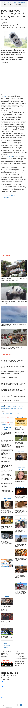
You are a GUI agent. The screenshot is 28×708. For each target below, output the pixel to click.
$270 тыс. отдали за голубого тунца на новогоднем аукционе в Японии (20, 576)
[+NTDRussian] (1, 588)
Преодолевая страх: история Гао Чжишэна (20, 461)
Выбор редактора (21, 417)
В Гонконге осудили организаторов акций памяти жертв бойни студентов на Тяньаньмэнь (6, 434)
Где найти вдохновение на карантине (10, 400)
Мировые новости (7, 2)
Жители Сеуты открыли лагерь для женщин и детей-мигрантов (6, 485)
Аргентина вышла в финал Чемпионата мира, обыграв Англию (7, 638)
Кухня (21, 565)
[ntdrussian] (1, 590)
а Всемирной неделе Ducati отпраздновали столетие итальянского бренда (20, 593)
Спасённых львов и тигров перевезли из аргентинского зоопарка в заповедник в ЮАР (7, 459)
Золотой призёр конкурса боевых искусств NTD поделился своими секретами (19, 445)
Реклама (5, 647)
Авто (21, 582)
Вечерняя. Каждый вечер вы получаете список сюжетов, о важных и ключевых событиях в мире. (14, 683)
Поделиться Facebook (10, 194)
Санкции (11, 419)
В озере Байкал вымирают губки (10, 413)
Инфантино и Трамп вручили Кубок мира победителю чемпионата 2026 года (7, 623)
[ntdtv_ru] (1, 592)
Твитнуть (6, 197)
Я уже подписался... (6, 707)
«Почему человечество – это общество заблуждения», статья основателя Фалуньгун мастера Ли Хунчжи (21, 430)
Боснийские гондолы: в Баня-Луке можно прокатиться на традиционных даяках (6, 541)
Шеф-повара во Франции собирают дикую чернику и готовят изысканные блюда (21, 558)
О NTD (5, 643)
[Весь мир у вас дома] (1, 584)
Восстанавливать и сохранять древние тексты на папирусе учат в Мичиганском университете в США (7, 492)
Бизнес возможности (19, 2)
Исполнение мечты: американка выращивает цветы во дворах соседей (7, 465)
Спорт (7, 597)
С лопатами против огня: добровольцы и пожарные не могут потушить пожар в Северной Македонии (7, 473)
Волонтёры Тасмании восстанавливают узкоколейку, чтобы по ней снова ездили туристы (12, 408)
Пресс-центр (6, 645)
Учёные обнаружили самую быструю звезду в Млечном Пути (7, 440)
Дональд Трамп (5, 419)
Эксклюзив (21, 452)
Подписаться (21, 705)
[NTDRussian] (1, 581)
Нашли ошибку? (7, 649)
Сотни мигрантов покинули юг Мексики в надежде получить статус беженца (6, 446)
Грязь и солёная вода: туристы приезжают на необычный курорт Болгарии (20, 544)
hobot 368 (3, 96)
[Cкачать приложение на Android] (7, 665)
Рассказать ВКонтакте (10, 195)
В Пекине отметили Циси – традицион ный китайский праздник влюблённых (7, 452)
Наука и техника (21, 487)
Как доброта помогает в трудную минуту (20, 482)
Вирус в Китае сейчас (7, 424)
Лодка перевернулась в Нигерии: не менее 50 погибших (6, 480)
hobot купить (9, 156)
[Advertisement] (14, 78)
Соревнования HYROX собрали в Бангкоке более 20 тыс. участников (6, 608)
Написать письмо (20, 667)
